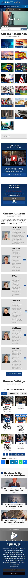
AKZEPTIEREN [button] (14, 573)
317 (15, 454)
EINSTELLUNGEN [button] (14, 567)
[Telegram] (6, 540)
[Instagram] (15, 540)
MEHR (14, 198)
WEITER (20, 454)
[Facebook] (18, 540)
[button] (26, 6)
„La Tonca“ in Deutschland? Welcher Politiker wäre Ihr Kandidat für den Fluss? (17, 10)
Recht (21, 403)
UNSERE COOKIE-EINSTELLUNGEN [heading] (14, 545)
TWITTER (14, 202)
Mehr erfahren (16, 564)
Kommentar (7, 404)
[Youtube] (12, 540)
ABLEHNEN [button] (14, 570)
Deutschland (7, 403)
